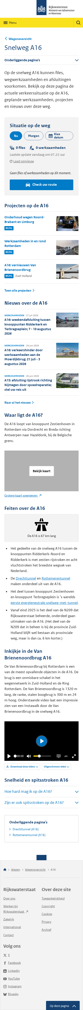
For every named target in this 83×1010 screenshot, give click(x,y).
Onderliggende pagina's (22, 60)
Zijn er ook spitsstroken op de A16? (34, 802)
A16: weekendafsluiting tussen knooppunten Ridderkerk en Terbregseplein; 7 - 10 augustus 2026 (27, 326)
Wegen (15, 870)
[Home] (4, 870)
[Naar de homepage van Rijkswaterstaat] (41, 9)
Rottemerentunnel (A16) (29, 835)
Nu (16, 136)
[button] (59, 135)
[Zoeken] (78, 23)
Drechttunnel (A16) (26, 829)
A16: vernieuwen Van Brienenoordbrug (20, 267)
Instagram (14, 986)
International (12, 927)
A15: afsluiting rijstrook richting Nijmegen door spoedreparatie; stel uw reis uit (28, 385)
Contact (8, 935)
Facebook (14, 963)
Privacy (46, 922)
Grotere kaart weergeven (21, 495)
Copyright (48, 906)
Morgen (33, 136)
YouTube (14, 978)
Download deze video (22, 766)
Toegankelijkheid (53, 898)
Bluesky (13, 994)
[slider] (15, 756)
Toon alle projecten (17, 290)
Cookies (47, 914)
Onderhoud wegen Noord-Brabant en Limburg (24, 219)
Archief (46, 930)
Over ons (9, 898)
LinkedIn (14, 971)
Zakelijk (8, 919)
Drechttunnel (26, 578)
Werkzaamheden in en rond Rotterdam (25, 243)
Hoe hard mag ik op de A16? (28, 791)
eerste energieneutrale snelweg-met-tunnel (44, 602)
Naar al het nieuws (17, 402)
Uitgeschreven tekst (55, 766)
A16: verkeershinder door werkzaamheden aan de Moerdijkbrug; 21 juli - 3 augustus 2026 (23, 357)
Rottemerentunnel (56, 578)
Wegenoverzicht (20, 39)
